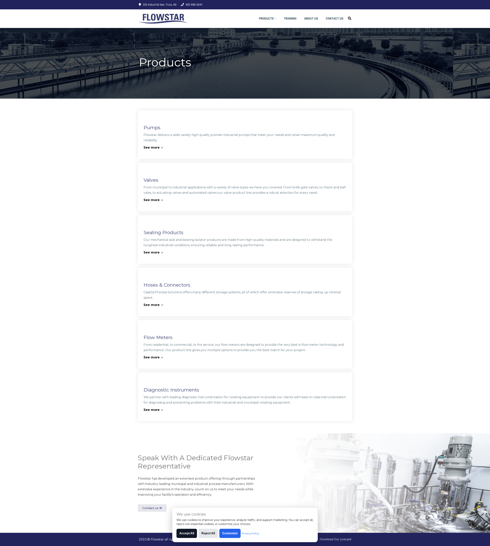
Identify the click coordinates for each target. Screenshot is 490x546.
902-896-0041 (194, 5)
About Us (311, 18)
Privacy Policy (250, 533)
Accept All (186, 533)
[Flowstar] (163, 19)
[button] (152, 508)
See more (152, 147)
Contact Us (334, 18)
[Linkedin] (349, 4)
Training (290, 18)
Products (266, 18)
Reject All (208, 533)
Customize (230, 533)
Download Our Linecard (335, 539)
